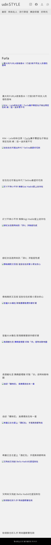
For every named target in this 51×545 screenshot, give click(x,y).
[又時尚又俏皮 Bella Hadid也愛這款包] (25, 476)
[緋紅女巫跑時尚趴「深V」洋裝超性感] (25, 240)
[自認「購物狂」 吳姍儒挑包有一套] (25, 398)
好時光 (44, 11)
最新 (4, 11)
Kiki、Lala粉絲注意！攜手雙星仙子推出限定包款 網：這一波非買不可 (25, 140)
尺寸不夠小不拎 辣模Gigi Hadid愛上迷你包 (24, 218)
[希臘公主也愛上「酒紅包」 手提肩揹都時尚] (25, 437)
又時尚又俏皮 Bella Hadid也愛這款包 (21, 494)
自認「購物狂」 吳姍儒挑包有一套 (19, 416)
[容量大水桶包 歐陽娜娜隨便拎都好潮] (25, 317)
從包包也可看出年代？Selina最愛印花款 (22, 180)
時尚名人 (12, 11)
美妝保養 (34, 11)
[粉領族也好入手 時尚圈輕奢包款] (25, 515)
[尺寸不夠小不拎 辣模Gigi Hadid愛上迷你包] (25, 201)
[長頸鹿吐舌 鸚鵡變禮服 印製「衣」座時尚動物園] (25, 356)
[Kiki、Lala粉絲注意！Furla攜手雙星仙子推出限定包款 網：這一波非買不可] (25, 120)
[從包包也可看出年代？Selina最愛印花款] (25, 162)
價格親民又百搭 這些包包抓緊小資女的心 (23, 296)
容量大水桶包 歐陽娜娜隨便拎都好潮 (20, 335)
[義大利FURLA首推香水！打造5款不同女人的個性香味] (25, 78)
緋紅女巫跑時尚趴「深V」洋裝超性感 (21, 257)
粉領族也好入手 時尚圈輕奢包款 (18, 532)
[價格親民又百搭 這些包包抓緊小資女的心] (25, 279)
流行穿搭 (23, 11)
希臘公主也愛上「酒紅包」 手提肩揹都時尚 (24, 455)
